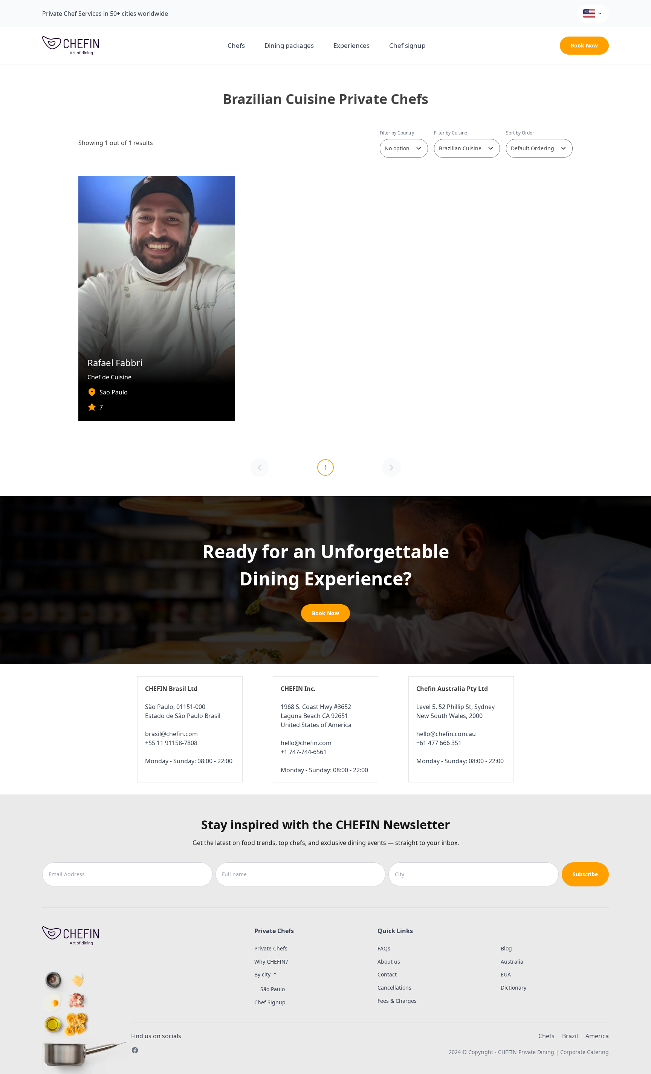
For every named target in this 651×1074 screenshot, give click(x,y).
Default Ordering (532, 148)
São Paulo (272, 989)
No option (397, 148)
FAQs (383, 948)
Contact (387, 974)
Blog (506, 948)
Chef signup (407, 45)
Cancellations (394, 987)
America (597, 1036)
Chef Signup (270, 1002)
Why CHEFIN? (271, 961)
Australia (512, 961)
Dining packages (289, 45)
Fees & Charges (397, 1000)
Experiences (351, 45)
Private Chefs (270, 948)
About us (388, 961)
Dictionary (513, 987)
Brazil (570, 1036)
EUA (506, 974)
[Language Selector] (593, 14)
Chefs (236, 45)
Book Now (584, 45)
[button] (297, 974)
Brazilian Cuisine (460, 148)
